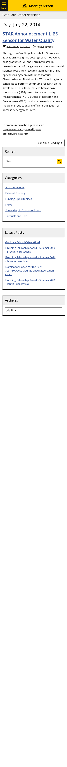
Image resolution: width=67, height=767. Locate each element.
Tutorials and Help (16, 216)
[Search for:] (31, 161)
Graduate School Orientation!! (22, 242)
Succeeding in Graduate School (23, 210)
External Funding (15, 193)
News (8, 204)
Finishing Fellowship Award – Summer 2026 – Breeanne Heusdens (30, 249)
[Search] (59, 161)
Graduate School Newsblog (21, 15)
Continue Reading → (50, 143)
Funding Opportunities (18, 199)
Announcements (45, 46)
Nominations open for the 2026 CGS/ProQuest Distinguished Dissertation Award (29, 270)
